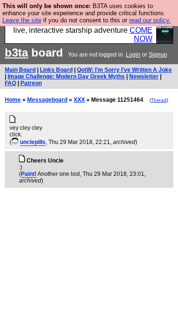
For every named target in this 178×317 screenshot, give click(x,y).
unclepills (33, 142)
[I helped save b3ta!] (15, 142)
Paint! (29, 174)
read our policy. (150, 20)
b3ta (16, 52)
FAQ (10, 83)
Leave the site (21, 20)
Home (13, 99)
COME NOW (141, 34)
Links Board (56, 70)
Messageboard (47, 99)
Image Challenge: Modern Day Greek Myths (66, 76)
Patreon (31, 83)
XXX (79, 99)
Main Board (20, 70)
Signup (158, 54)
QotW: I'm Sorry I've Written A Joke (124, 70)
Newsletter (144, 76)
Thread (159, 100)
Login (133, 54)
